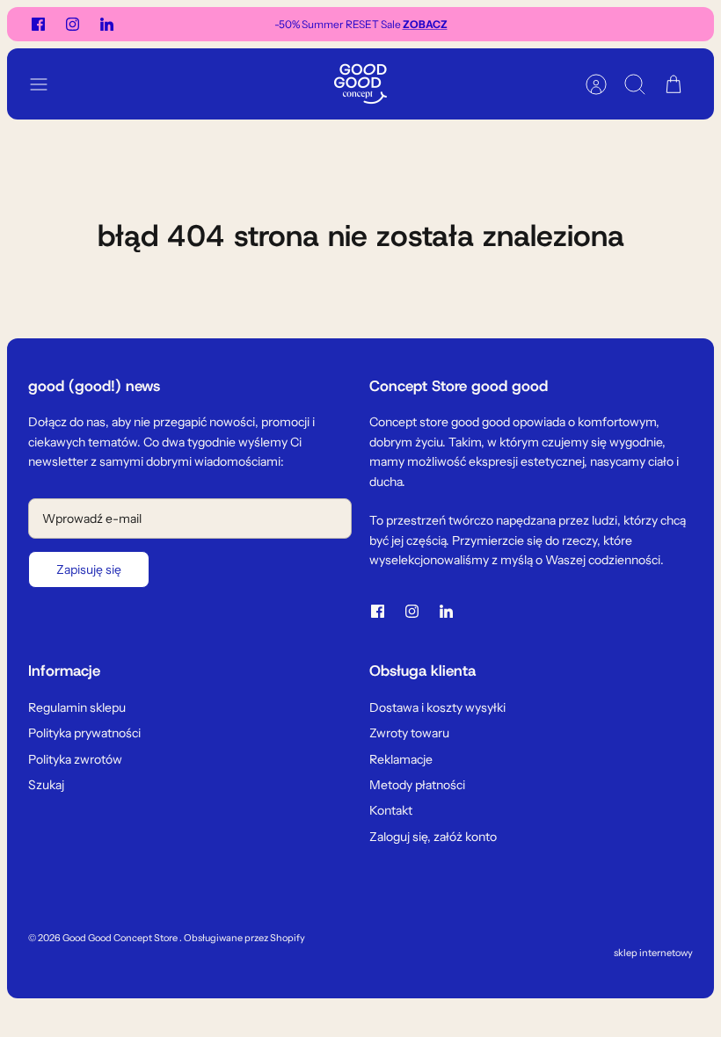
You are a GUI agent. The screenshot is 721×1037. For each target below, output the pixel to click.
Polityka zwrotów (75, 759)
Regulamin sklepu (77, 707)
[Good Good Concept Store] (360, 84)
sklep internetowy (653, 952)
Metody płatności (417, 785)
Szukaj (46, 785)
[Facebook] (38, 24)
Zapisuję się (88, 569)
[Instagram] (72, 24)
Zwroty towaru (409, 733)
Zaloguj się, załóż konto (433, 837)
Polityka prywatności (84, 733)
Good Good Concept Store (120, 938)
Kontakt (390, 810)
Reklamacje (401, 759)
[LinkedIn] (107, 24)
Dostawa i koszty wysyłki (437, 707)
